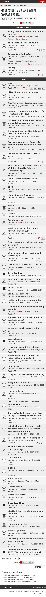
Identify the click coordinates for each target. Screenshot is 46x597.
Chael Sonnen (15, 486)
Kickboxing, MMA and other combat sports (19, 13)
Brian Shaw (13, 366)
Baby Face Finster (25, 516)
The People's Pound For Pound (23, 43)
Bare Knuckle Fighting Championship (26, 438)
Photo (11, 205)
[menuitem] (45, 5)
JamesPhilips (23, 533)
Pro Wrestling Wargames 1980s (23, 179)
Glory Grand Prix (16, 503)
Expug (20, 452)
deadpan (22, 290)
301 (43, 88)
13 (38, 64)
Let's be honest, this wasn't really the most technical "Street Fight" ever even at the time (24, 429)
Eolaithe (21, 45)
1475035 (21, 527)
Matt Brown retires (17, 495)
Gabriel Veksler (15, 391)
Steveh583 (22, 275)
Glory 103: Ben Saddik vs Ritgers (23, 347)
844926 (21, 70)
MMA (10, 83)
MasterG (21, 216)
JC (19, 208)
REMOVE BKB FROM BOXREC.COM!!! (25, 265)
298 (31, 88)
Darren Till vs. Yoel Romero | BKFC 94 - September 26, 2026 (26, 112)
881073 (20, 505)
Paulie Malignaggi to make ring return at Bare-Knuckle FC (23, 356)
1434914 (21, 555)
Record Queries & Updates (26, 61)
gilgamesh (22, 105)
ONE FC (11, 468)
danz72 (21, 247)
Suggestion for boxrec (19, 382)
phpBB (19, 592)
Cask (20, 434)
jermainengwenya (25, 385)
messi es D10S (23, 418)
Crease (21, 481)
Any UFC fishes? (16, 287)
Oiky (19, 181)
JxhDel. (20, 86)
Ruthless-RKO (23, 97)
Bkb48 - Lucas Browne (19, 294)
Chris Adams (14, 457)
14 (41, 64)
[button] (32, 23)
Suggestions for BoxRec (19, 54)
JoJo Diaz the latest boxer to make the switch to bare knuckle (25, 121)
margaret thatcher (25, 197)
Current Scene (21, 39)
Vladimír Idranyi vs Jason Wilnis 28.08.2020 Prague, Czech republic (25, 551)
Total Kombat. (15, 273)
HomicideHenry (24, 460)
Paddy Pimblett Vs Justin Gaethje (24, 300)
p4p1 (20, 440)
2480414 (21, 136)
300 (39, 88)
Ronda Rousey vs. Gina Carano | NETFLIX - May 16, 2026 (24, 229)
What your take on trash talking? (24, 279)
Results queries (15, 220)
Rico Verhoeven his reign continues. (26, 103)
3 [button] (26, 23)
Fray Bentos (22, 544)
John (20, 37)
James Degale (15, 339)
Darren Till (13, 213)
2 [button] (23, 23)
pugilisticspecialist (25, 56)
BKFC (10, 187)
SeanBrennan (23, 369)
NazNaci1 (21, 341)
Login (42, 2)
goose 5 (21, 282)
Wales (20, 303)
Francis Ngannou (16, 530)
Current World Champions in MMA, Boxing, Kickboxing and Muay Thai (25, 414)
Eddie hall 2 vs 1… (16, 478)
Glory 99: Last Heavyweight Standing (26, 374)
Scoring (11, 67)
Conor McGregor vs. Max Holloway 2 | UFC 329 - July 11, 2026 (26, 132)
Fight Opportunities (17, 524)
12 (35, 64)
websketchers (23, 407)
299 (35, 88)
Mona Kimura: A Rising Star (21, 195)
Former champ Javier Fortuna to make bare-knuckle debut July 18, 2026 (25, 145)
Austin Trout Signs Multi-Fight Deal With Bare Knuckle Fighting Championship (25, 168)
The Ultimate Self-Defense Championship (21, 448)
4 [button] (29, 23)
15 (43, 64)
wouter (20, 267)
